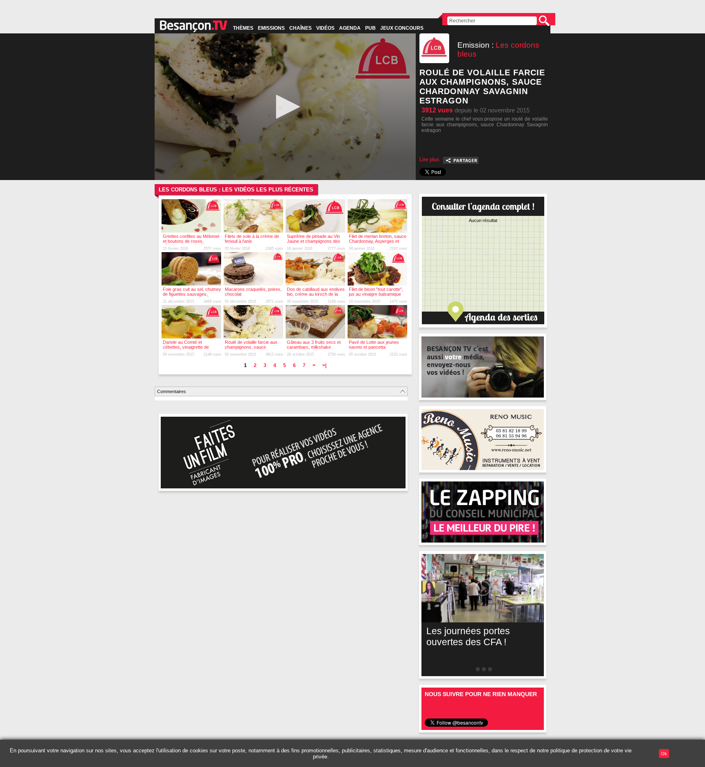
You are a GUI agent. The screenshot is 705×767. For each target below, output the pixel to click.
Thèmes (243, 28)
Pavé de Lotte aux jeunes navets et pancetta (374, 344)
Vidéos (325, 28)
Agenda (350, 28)
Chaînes (300, 28)
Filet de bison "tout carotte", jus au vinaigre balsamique (376, 292)
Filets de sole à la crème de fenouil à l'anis (252, 239)
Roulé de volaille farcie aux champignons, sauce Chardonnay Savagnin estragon (251, 349)
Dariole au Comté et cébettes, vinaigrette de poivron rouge (186, 347)
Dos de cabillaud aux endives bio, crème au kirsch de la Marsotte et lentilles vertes (316, 294)
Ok (664, 753)
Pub (370, 28)
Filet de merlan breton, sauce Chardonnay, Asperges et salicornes (377, 241)
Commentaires (171, 391)
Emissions (271, 28)
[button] (285, 107)
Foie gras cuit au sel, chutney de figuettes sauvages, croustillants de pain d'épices (192, 294)
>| (324, 365)
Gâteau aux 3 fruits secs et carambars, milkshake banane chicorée (314, 347)
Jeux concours (401, 28)
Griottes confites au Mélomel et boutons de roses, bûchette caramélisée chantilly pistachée (191, 243)
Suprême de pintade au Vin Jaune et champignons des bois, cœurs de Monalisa (313, 241)
